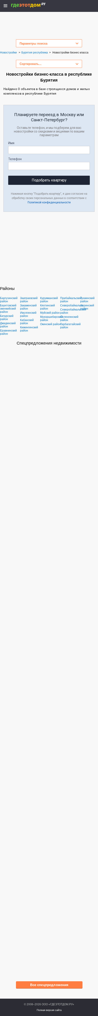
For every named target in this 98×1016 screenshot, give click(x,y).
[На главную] (33, 5)
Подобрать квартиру (49, 180)
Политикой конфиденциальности (49, 202)
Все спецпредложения (49, 985)
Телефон (15, 159)
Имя (11, 143)
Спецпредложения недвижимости (49, 343)
